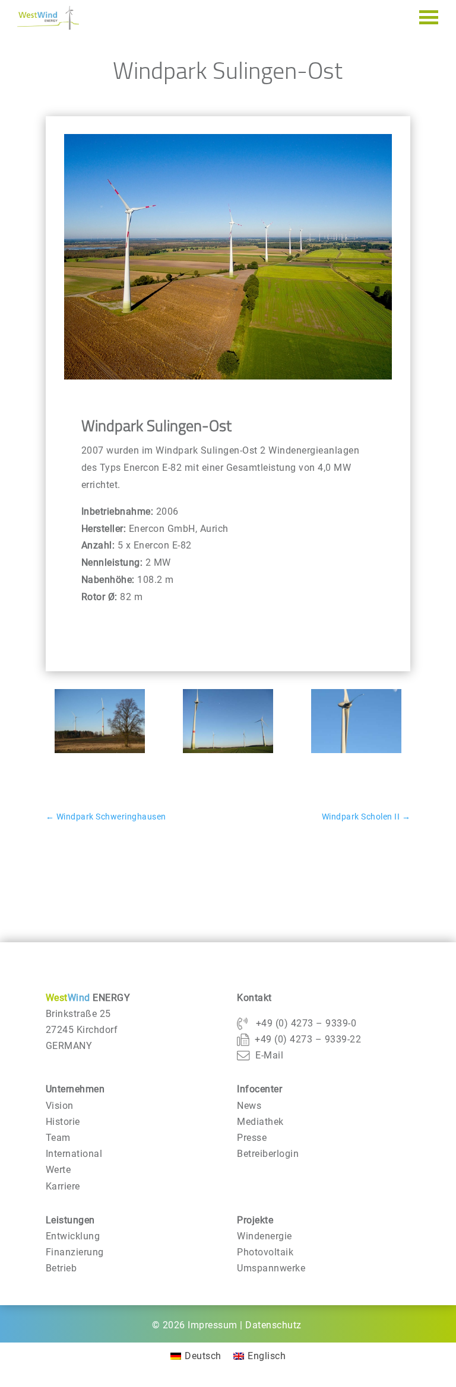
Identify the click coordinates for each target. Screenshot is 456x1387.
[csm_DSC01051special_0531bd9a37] (356, 752)
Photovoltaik (265, 1252)
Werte (58, 1169)
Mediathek (260, 1121)
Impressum (213, 1325)
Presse (252, 1137)
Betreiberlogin (268, 1153)
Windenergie (264, 1236)
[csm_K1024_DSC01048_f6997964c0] (228, 752)
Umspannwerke (271, 1268)
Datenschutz (273, 1325)
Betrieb (61, 1268)
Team (58, 1137)
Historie (63, 1121)
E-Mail (269, 1055)
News (249, 1105)
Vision (60, 1105)
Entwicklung (73, 1236)
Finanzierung (75, 1252)
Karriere (63, 1186)
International (74, 1153)
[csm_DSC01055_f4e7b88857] (100, 752)
